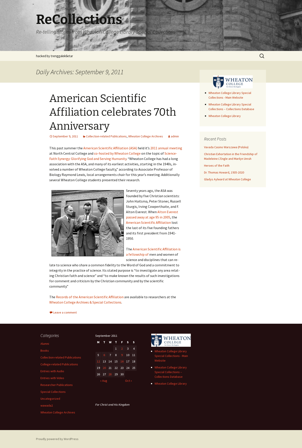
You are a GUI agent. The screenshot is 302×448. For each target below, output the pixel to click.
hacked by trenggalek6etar (54, 56)
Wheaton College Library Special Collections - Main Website (171, 355)
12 (98, 361)
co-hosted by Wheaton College (117, 153)
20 (104, 368)
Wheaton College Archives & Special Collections (85, 302)
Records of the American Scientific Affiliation (90, 297)
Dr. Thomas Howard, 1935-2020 (224, 172)
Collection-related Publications (106, 136)
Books (44, 351)
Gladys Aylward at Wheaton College (227, 179)
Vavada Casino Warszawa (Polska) (226, 147)
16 (122, 361)
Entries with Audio (52, 371)
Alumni (44, 344)
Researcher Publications (56, 385)
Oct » (128, 381)
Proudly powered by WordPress (57, 439)
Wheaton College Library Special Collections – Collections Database (171, 372)
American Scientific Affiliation (148, 222)
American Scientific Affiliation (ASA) (110, 148)
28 (110, 374)
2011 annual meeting (166, 148)
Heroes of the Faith (216, 166)
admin (175, 136)
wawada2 (46, 405)
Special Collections (53, 392)
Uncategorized (50, 399)
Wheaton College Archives (145, 136)
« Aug (103, 381)
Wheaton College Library (224, 116)
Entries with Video (52, 378)
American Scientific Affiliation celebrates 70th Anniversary (112, 112)
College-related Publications (59, 364)
